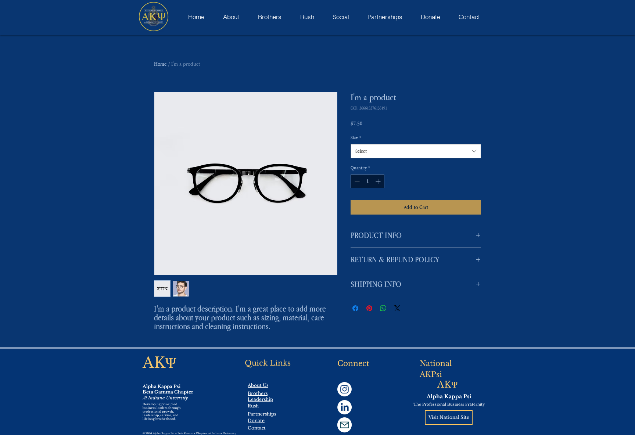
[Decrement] (356, 181)
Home (160, 63)
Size (356, 137)
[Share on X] (397, 308)
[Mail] (344, 424)
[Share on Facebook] (355, 308)
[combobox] (416, 151)
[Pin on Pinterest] (369, 308)
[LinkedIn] (344, 407)
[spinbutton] (367, 181)
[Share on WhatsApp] (383, 308)
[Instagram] (344, 389)
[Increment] (378, 181)
